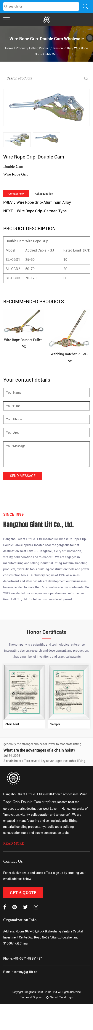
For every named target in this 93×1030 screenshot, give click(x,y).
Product (21, 48)
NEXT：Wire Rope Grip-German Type (35, 211)
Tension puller (62, 48)
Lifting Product (39, 48)
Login (69, 997)
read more (13, 843)
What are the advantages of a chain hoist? (39, 745)
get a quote (23, 892)
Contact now (16, 193)
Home (9, 48)
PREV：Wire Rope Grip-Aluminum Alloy (37, 202)
